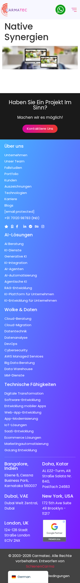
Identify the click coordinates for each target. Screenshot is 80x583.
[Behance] (37, 226)
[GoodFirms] (12, 226)
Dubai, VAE (16, 496)
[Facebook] (17, 226)
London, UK (16, 523)
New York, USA (57, 496)
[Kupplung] (6, 226)
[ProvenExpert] (30, 226)
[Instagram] (42, 226)
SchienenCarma (40, 566)
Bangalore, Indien (16, 466)
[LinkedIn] (24, 226)
